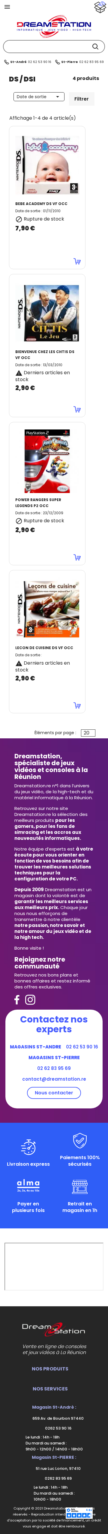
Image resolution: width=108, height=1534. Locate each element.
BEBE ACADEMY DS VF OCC (41, 203)
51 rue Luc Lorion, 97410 (58, 1468)
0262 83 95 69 (58, 1478)
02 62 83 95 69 (91, 62)
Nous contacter (54, 1092)
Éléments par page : (55, 733)
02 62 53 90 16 (39, 62)
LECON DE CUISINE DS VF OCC (44, 647)
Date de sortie (39, 96)
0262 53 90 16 (57, 1428)
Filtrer (81, 99)
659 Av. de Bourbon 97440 (58, 1418)
